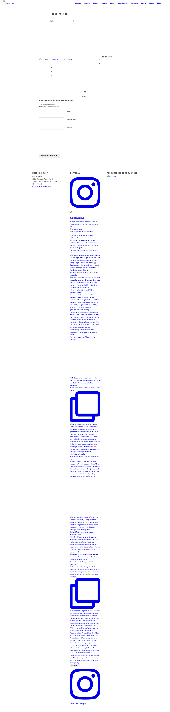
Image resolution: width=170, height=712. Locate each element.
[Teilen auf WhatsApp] (53, 71)
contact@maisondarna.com (41, 186)
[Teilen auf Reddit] (53, 79)
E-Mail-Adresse (72, 119)
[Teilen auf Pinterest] (53, 75)
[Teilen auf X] (101, 63)
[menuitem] (78, 3)
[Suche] (164, 3)
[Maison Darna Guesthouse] (12, 3)
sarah (70, 59)
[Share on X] (53, 67)
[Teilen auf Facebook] (101, 59)
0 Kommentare (56, 59)
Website (69, 127)
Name (69, 111)
